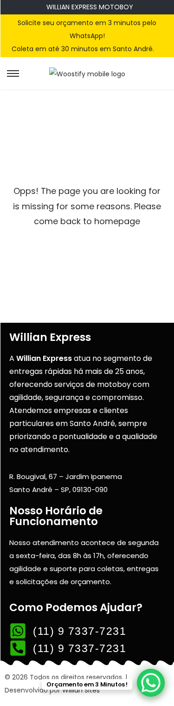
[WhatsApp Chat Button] (151, 683)
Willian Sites (81, 690)
